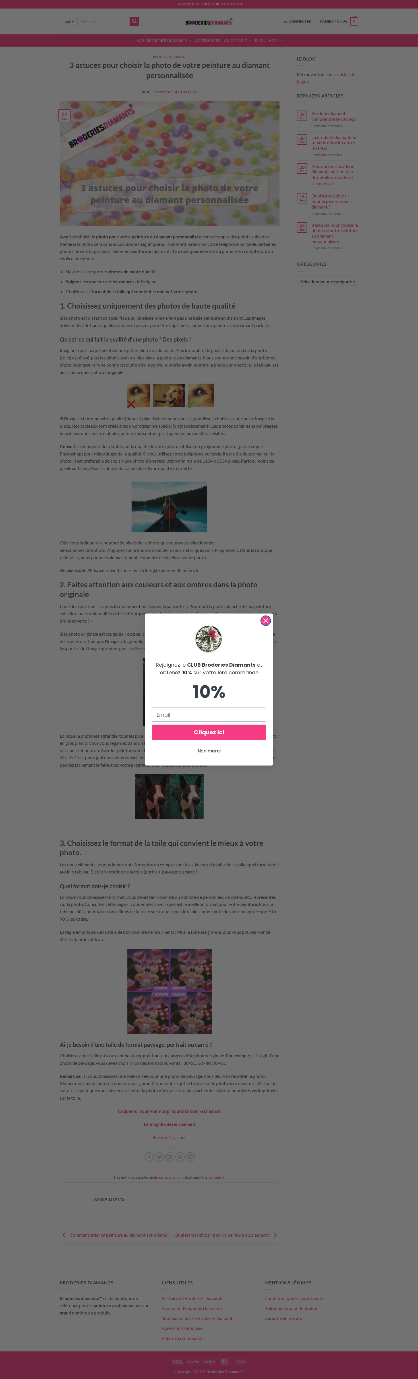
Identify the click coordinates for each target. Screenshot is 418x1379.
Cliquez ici (209, 732)
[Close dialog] (266, 621)
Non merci (209, 751)
